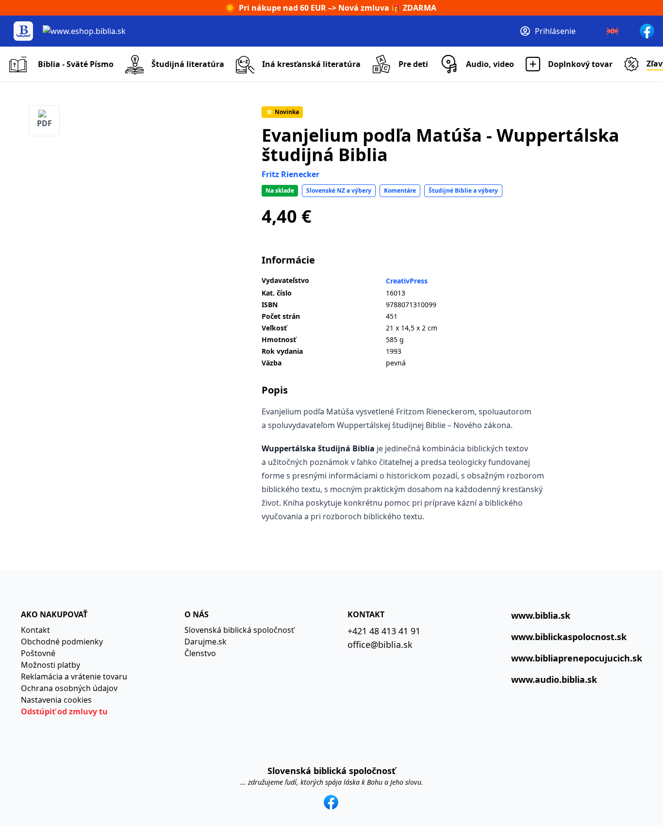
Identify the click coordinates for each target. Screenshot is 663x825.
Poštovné (38, 653)
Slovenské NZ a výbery (338, 190)
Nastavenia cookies (56, 699)
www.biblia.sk (540, 615)
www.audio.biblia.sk (554, 679)
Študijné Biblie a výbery (463, 190)
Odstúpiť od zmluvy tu (64, 711)
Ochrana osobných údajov (69, 688)
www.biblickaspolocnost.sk (569, 637)
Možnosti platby (50, 665)
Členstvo (200, 653)
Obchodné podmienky (62, 641)
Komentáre (400, 190)
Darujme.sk (205, 641)
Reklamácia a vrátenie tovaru (74, 676)
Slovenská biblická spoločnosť (239, 630)
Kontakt (35, 630)
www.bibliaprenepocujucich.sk (576, 658)
